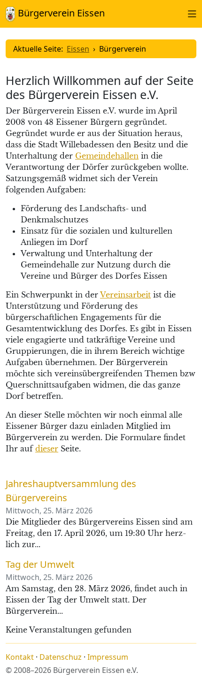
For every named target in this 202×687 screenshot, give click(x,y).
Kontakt (20, 657)
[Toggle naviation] (192, 13)
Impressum (107, 657)
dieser (46, 448)
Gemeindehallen (107, 155)
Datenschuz (60, 657)
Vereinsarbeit (125, 294)
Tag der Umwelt (40, 564)
